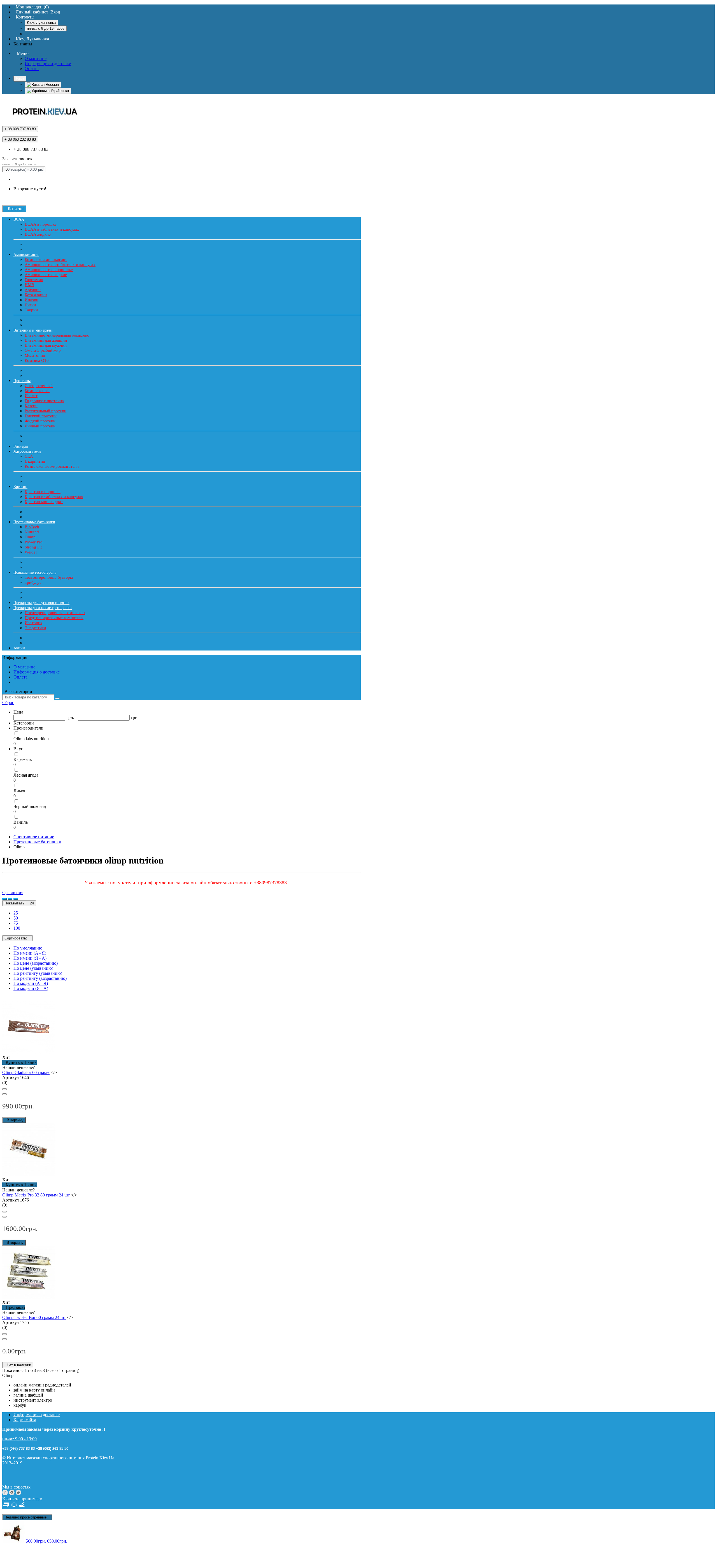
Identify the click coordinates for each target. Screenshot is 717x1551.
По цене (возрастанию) (35, 963)
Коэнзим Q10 (37, 360)
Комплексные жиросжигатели (52, 466)
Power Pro (34, 542)
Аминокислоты (26, 255)
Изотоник (33, 623)
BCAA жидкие (38, 234)
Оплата (32, 68)
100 (16, 928)
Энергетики (35, 628)
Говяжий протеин (41, 416)
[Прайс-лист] (15, 899)
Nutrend (32, 532)
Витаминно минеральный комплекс (57, 335)
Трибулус (33, 582)
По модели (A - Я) (30, 983)
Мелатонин (35, 355)
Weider (31, 552)
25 (15, 913)
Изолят (31, 395)
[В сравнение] (4, 1094)
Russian (52, 84)
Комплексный (37, 390)
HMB (29, 285)
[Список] (4, 899)
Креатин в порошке (42, 491)
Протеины (22, 381)
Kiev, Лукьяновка (41, 22)
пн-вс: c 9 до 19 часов (45, 28)
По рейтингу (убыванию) (37, 973)
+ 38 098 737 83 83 (30, 149)
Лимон (20, 790)
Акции (19, 648)
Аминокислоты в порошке (49, 269)
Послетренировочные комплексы (55, 612)
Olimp (30, 537)
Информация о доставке (48, 63)
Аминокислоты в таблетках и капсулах (60, 264)
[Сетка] (10, 899)
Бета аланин (36, 295)
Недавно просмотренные (27, 1517)
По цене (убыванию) (33, 968)
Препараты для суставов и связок (41, 603)
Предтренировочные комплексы (54, 617)
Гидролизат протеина (44, 401)
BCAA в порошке (41, 224)
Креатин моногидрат (44, 501)
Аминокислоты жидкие (46, 274)
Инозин (31, 300)
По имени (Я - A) (29, 958)
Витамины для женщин (46, 340)
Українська (59, 91)
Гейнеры (20, 446)
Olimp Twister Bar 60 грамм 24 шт (34, 1317)
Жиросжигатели (27, 451)
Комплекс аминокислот (46, 259)
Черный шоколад (29, 806)
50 (15, 918)
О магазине (35, 58)
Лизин (30, 305)
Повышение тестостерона (34, 572)
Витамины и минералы (32, 330)
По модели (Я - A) (30, 988)
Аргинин (33, 290)
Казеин (31, 406)
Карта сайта (24, 1419)
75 (15, 923)
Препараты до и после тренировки (42, 608)
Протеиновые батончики (34, 522)
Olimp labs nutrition (31, 738)
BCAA (18, 219)
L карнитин (35, 461)
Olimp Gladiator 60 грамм (26, 1072)
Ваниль (20, 822)
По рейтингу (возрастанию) (40, 978)
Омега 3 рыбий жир (43, 350)
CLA (29, 456)
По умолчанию (27, 948)
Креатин (20, 487)
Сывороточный (39, 385)
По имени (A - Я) (29, 953)
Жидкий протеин (40, 421)
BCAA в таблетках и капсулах (52, 229)
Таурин (31, 310)
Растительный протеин (45, 411)
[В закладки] (4, 1089)
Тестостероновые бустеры (49, 577)
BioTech (32, 527)
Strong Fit (33, 547)
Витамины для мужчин (46, 345)
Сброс (8, 702)
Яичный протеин (40, 426)
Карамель (22, 759)
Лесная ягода (25, 775)
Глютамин (34, 279)
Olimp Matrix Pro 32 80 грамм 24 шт (36, 1195)
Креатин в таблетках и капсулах (54, 496)
